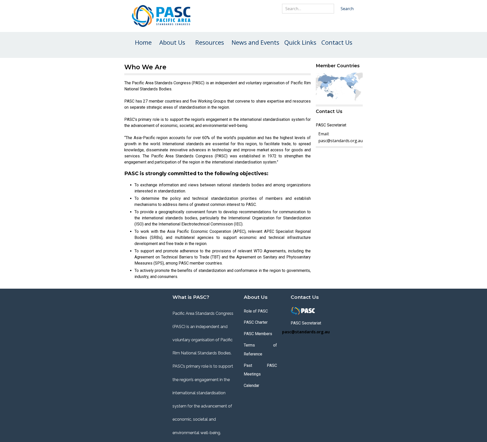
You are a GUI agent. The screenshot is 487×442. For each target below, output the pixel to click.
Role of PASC (256, 311)
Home (143, 42)
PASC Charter (256, 322)
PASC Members (258, 333)
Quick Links (300, 42)
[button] (172, 42)
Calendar (251, 385)
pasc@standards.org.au (340, 140)
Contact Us (336, 42)
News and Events (255, 42)
